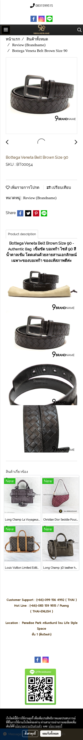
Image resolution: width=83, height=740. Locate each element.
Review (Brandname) (40, 198)
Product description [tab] (22, 234)
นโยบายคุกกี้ (55, 726)
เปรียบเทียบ (61, 187)
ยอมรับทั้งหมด (50, 733)
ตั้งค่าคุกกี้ (30, 733)
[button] (78, 30)
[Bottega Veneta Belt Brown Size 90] (41, 95)
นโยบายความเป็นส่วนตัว (28, 726)
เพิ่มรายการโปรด (24, 187)
